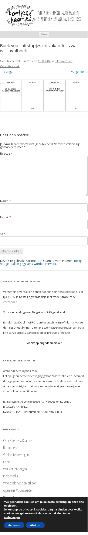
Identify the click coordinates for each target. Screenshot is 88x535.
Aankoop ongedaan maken (44, 343)
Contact (8, 461)
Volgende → (79, 72)
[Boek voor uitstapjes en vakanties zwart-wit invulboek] (44, 95)
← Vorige (6, 72)
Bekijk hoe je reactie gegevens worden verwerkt (41, 262)
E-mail (5, 217)
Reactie (6, 153)
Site (2, 234)
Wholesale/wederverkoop (20, 483)
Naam (5, 201)
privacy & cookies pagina (40, 509)
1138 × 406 (44, 61)
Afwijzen (35, 525)
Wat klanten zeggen (15, 468)
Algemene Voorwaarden (18, 490)
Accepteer (14, 525)
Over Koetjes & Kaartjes (18, 440)
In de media (10, 475)
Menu (44, 34)
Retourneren (11, 447)
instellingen (12, 517)
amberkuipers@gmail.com (20, 371)
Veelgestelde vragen (16, 454)
